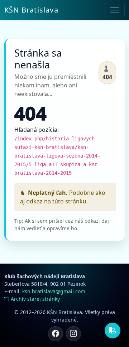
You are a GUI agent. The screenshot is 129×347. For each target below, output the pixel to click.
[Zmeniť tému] (112, 330)
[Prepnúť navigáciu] (115, 10)
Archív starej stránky (35, 298)
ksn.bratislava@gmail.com (53, 291)
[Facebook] (55, 333)
